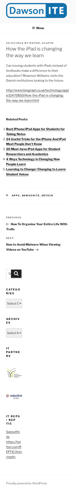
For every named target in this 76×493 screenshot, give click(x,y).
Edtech (48, 195)
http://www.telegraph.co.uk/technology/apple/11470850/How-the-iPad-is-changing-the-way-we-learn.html (37, 95)
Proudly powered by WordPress (26, 483)
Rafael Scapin (41, 43)
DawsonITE (31, 195)
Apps (16, 195)
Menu (40, 28)
